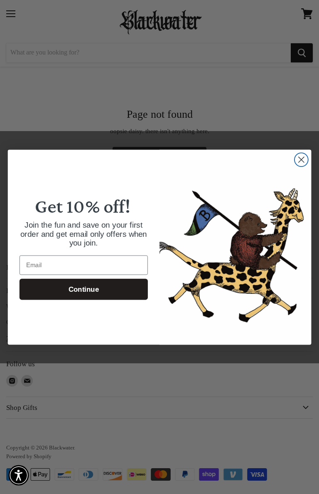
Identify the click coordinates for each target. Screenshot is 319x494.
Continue (84, 289)
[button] (18, 475)
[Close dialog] (301, 159)
